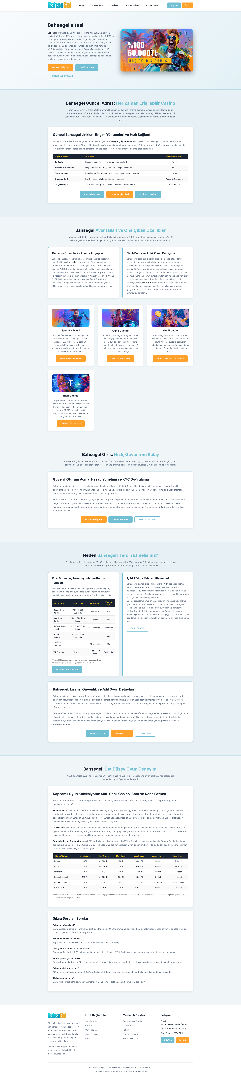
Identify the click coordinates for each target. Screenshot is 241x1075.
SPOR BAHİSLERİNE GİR (71, 358)
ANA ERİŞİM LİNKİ (92, 194)
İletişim (126, 1030)
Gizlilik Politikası (130, 1034)
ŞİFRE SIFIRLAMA (120, 519)
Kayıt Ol (182, 1040)
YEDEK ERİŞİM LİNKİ (119, 194)
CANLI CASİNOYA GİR (120, 358)
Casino (88, 1025)
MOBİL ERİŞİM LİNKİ (148, 194)
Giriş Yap (174, 5)
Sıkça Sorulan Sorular (133, 1021)
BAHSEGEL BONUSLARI (62, 76)
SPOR (81, 5)
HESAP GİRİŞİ (145, 733)
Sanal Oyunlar (91, 1034)
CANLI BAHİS (97, 5)
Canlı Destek (129, 1025)
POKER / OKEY (153, 5)
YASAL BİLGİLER (97, 733)
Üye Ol (188, 5)
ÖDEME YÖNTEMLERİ (71, 423)
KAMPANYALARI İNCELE (67, 669)
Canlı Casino (91, 1030)
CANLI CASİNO (132, 5)
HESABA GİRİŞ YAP (60, 67)
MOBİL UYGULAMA (147, 519)
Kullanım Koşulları (131, 1038)
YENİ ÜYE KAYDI (86, 67)
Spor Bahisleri (91, 1021)
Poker (88, 1038)
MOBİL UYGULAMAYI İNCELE (170, 358)
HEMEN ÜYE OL (122, 733)
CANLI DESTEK (137, 628)
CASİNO (114, 5)
